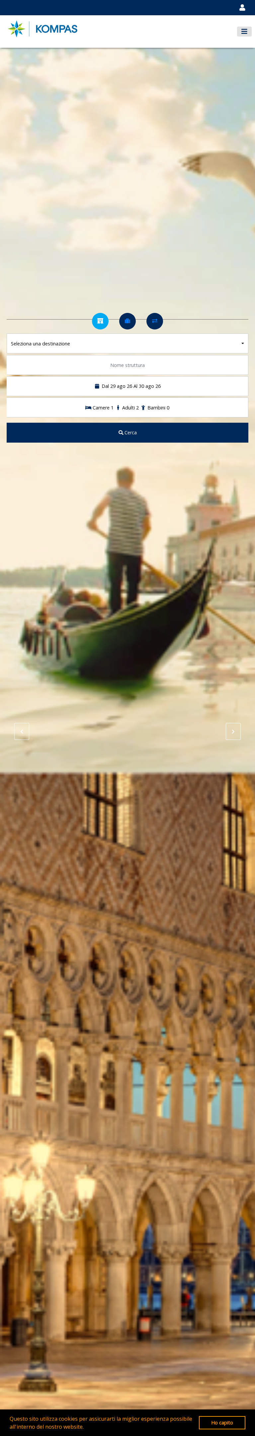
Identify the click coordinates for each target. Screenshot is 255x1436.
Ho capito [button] (222, 1422)
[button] (86, 1428)
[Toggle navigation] (242, 8)
